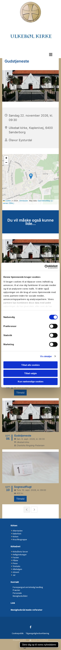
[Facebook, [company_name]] (30, 627)
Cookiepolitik (18, 633)
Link (13, 603)
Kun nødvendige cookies (30, 381)
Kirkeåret (15, 546)
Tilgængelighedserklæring (37, 633)
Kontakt (15, 582)
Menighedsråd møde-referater (26, 609)
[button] (30, 54)
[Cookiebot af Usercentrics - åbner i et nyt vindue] (45, 267)
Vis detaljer (46, 356)
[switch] (53, 326)
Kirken (14, 525)
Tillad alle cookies (30, 365)
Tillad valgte (30, 373)
